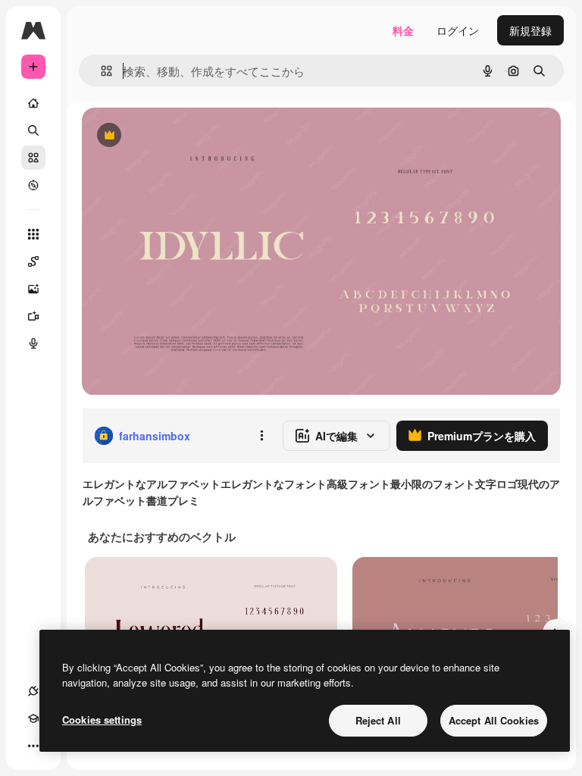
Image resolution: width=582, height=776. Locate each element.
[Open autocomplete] (100, 71)
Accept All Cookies (494, 720)
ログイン (457, 30)
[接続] (33, 691)
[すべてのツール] (33, 234)
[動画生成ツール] (33, 316)
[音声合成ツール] (33, 343)
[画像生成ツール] (33, 289)
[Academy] (33, 718)
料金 (403, 30)
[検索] (33, 130)
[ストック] (33, 158)
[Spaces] (33, 261)
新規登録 (530, 30)
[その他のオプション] (261, 436)
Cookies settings (102, 719)
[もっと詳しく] (33, 185)
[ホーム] (33, 103)
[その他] (33, 746)
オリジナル (186, 136)
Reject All (378, 720)
